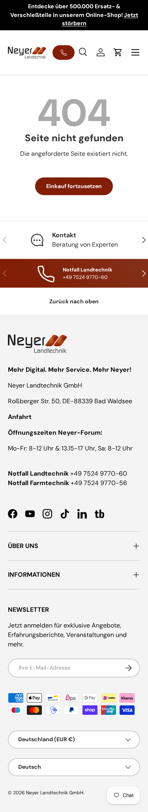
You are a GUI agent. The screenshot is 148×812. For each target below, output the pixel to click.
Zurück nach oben (74, 301)
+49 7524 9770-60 (98, 473)
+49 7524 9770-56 (99, 483)
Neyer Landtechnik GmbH (54, 793)
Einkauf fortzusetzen (74, 186)
